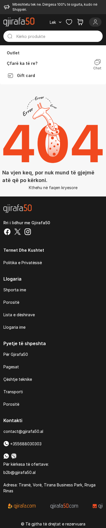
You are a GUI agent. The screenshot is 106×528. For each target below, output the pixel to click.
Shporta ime (14, 289)
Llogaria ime (14, 327)
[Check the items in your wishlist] (69, 22)
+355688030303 (25, 443)
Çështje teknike (17, 379)
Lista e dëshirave (19, 314)
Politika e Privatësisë (22, 262)
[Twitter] (17, 232)
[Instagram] (28, 232)
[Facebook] (7, 232)
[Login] (95, 22)
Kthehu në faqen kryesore (53, 187)
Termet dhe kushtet (23, 250)
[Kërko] (10, 36)
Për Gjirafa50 (15, 354)
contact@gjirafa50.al (23, 431)
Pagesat (11, 366)
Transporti (13, 391)
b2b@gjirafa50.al (19, 472)
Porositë (11, 302)
